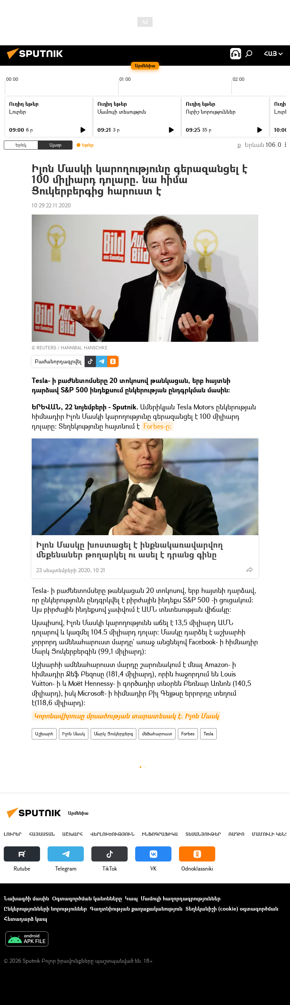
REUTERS (46, 347)
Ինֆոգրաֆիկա (160, 834)
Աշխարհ (44, 733)
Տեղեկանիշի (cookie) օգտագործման (231, 908)
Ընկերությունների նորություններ (45, 908)
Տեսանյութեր (203, 834)
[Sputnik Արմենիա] (37, 59)
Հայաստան (42, 834)
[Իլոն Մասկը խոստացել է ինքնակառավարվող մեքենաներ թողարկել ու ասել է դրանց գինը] (145, 486)
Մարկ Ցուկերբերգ (113, 733)
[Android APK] (26, 939)
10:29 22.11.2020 (51, 205)
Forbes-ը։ (157, 426)
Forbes (187, 733)
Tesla (208, 733)
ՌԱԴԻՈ (236, 834)
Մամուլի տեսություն (121, 111)
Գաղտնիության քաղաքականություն (136, 908)
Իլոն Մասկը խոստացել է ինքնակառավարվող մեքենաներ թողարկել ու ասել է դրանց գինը (129, 549)
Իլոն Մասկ (73, 733)
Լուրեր (17, 111)
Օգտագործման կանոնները (87, 898)
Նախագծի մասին (26, 898)
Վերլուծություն (112, 834)
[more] (249, 569)
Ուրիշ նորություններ (211, 111)
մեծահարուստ (157, 733)
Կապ (131, 898)
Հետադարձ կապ (25, 918)
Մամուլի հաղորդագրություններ (181, 898)
